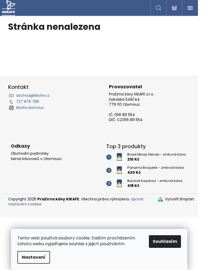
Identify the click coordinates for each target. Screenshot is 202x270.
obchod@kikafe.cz (33, 95)
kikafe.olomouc (30, 107)
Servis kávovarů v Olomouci (36, 158)
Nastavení (34, 257)
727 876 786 (27, 101)
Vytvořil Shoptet (179, 199)
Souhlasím (165, 241)
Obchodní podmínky (30, 153)
